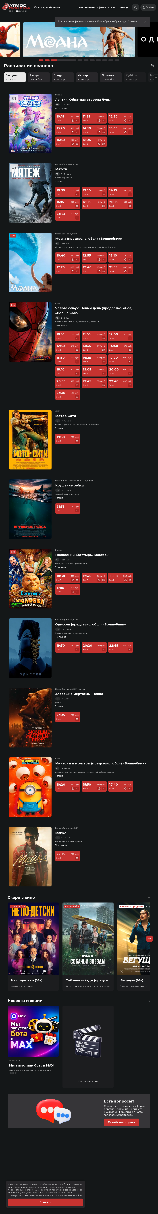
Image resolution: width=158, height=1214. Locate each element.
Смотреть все (85, 1081)
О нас (111, 7)
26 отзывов (61, 325)
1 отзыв (59, 181)
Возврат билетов (49, 7)
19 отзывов (61, 845)
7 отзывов (60, 636)
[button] (23, 41)
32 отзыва (60, 567)
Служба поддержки (121, 1122)
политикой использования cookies (64, 1195)
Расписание (87, 7)
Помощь (123, 7)
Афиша (101, 7)
